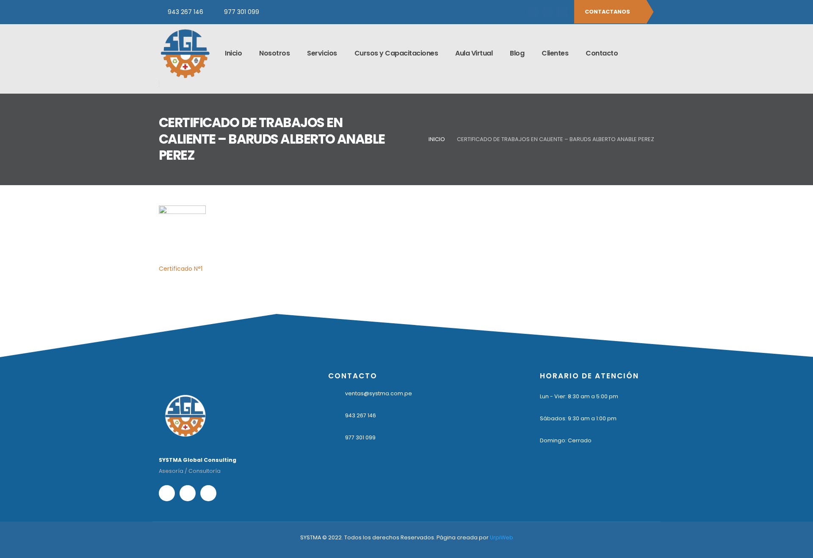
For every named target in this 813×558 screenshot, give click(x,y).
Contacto (602, 53)
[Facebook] (533, 12)
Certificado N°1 (180, 268)
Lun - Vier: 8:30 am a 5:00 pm (579, 396)
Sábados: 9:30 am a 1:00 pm (578, 418)
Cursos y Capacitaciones (396, 53)
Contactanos (608, 11)
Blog (517, 53)
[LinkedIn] (562, 12)
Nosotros (274, 53)
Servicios (322, 53)
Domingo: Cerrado (566, 440)
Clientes (555, 53)
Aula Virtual (473, 53)
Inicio (233, 53)
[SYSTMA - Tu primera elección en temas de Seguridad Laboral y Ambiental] (185, 53)
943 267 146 (185, 12)
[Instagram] (547, 12)
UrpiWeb (501, 537)
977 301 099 (241, 12)
